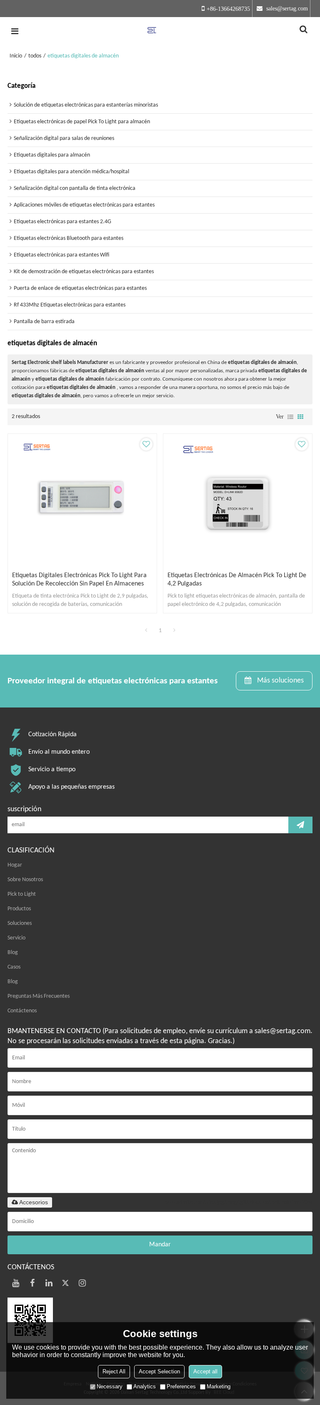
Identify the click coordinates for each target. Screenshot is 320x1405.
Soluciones (20, 923)
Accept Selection (159, 1371)
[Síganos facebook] (32, 1283)
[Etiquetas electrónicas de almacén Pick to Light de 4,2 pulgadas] (238, 500)
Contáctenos (22, 1011)
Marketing (218, 1386)
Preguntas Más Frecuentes (39, 996)
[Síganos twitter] (66, 1283)
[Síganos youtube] (16, 1283)
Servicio (16, 938)
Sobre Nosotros (25, 880)
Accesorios (33, 1202)
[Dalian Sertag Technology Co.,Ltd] (160, 31)
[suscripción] (300, 825)
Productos (19, 909)
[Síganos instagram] (82, 1283)
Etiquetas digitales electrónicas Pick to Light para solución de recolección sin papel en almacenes (79, 579)
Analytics (144, 1386)
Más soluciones (280, 680)
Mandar (160, 1244)
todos (34, 56)
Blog (13, 952)
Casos (14, 967)
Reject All (113, 1371)
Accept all (205, 1371)
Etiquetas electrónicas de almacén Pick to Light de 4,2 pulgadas (237, 579)
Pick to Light (22, 894)
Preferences (181, 1386)
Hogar (15, 865)
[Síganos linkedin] (49, 1283)
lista (290, 417)
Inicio (16, 56)
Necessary (109, 1386)
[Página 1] (146, 631)
